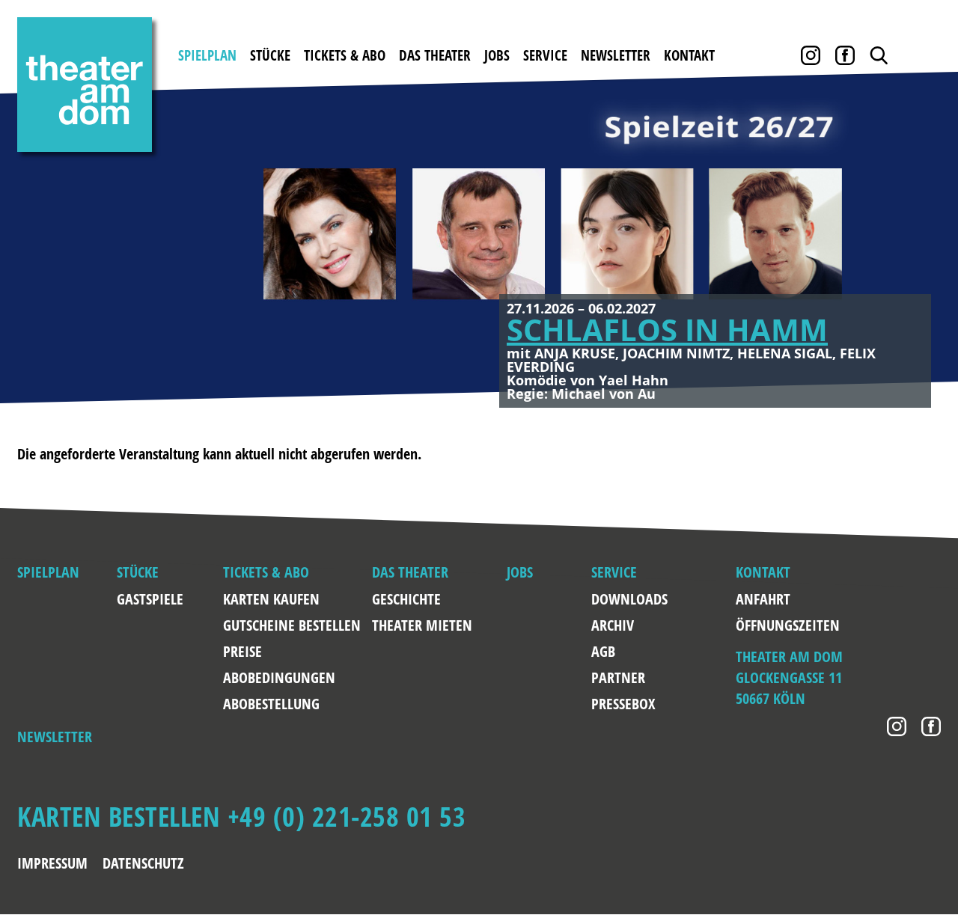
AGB (603, 651)
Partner (618, 677)
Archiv (612, 625)
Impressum (52, 863)
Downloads (626, 599)
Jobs (497, 55)
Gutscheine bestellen (292, 625)
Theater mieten (422, 625)
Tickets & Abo (344, 55)
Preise (242, 651)
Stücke (270, 55)
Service (545, 55)
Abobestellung (271, 704)
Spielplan (207, 55)
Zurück (37, 249)
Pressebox (623, 704)
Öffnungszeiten (750, 625)
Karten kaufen (271, 599)
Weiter (920, 249)
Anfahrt (750, 599)
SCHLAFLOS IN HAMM (667, 329)
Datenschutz (143, 863)
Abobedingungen (279, 677)
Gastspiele (150, 599)
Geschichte (406, 599)
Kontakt (689, 55)
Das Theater (435, 55)
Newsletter (615, 55)
